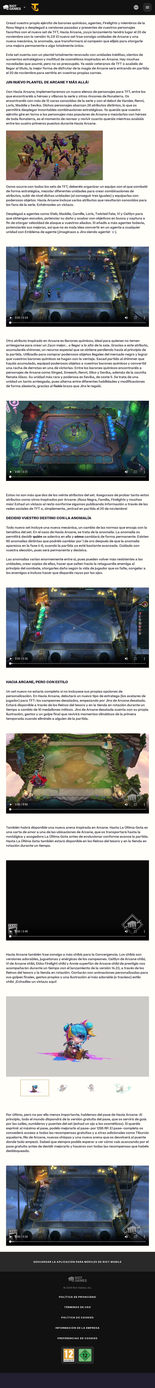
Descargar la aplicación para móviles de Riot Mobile (77, 1261)
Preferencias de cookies (77, 1338)
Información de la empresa (77, 1327)
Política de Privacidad (77, 1296)
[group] (77, 1088)
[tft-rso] (35, 7)
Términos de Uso (77, 1307)
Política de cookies (77, 1317)
